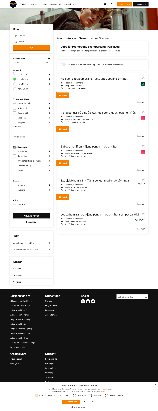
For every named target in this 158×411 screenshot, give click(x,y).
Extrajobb (21, 118)
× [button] (155, 385)
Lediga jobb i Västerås (19, 315)
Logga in (140, 4)
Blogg (44, 4)
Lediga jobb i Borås (18, 324)
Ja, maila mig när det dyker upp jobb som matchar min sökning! (96, 64)
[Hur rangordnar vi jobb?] (49, 58)
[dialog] (79, 396)
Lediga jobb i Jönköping (20, 319)
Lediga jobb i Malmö (18, 310)
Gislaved (82, 38)
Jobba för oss (51, 315)
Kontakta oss (55, 4)
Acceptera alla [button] (71, 402)
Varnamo (17, 282)
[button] (79, 407)
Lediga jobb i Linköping (20, 333)
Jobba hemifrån (24, 103)
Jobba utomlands (17, 347)
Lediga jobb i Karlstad (19, 338)
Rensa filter (31, 222)
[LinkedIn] (83, 301)
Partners (48, 382)
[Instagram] (88, 301)
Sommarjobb (22, 113)
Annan (20, 170)
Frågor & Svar (51, 305)
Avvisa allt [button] (88, 402)
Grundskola (22, 151)
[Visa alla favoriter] (105, 4)
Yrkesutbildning (24, 166)
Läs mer (103, 391)
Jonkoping (17, 275)
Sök (31, 48)
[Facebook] (93, 301)
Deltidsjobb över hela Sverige (22, 342)
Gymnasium (22, 156)
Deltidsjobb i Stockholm (20, 305)
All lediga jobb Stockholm (21, 301)
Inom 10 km (22, 74)
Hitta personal (16, 359)
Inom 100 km (22, 89)
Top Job (21, 204)
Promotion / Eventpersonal (101, 38)
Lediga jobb (70, 38)
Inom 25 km (22, 79)
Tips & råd (49, 377)
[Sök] (112, 4)
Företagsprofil (16, 363)
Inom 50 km (22, 84)
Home (59, 38)
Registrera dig (124, 4)
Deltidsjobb (22, 108)
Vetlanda (17, 269)
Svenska (21, 185)
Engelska (21, 190)
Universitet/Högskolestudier (29, 161)
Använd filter (31, 216)
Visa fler (17, 126)
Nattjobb (21, 123)
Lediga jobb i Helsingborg (21, 329)
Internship (49, 373)
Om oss (48, 301)
